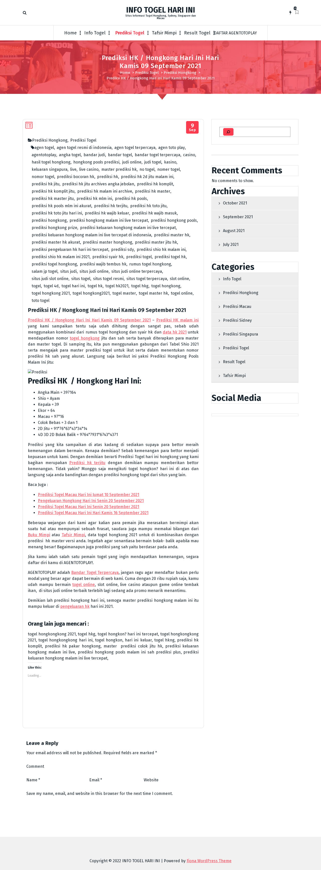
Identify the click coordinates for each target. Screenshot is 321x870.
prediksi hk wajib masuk (154, 213)
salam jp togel (44, 271)
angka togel (70, 154)
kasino (170, 162)
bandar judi (94, 154)
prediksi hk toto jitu (148, 205)
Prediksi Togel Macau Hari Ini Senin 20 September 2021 (88, 506)
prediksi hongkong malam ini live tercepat (108, 220)
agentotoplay (44, 154)
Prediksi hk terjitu (87, 462)
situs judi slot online (50, 278)
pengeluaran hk (75, 606)
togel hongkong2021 (91, 293)
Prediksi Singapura (240, 334)
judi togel (152, 162)
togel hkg (139, 286)
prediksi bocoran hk (75, 176)
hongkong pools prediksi (96, 162)
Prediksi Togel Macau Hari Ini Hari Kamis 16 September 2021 (93, 512)
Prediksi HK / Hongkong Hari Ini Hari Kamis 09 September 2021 (89, 320)
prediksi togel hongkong (54, 264)
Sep (192, 127)
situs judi (68, 271)
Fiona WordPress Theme (209, 860)
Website (151, 780)
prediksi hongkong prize (54, 227)
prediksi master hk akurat (56, 242)
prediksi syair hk (107, 256)
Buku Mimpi (39, 534)
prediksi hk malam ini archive (104, 191)
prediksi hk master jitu (53, 198)
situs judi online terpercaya (136, 271)
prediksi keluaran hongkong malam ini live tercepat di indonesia (91, 235)
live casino (89, 169)
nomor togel (43, 176)
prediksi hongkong (49, 220)
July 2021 (230, 244)
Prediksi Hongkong (180, 72)
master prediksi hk (119, 169)
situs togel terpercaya (146, 278)
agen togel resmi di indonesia (84, 147)
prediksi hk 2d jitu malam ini (147, 176)
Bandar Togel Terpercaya (94, 572)
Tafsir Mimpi (164, 33)
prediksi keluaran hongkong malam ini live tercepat (128, 227)
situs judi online (94, 271)
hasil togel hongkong (51, 162)
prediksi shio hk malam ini (161, 249)
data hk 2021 (175, 332)
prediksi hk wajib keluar (107, 213)
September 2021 (238, 216)
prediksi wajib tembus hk (103, 264)
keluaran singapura (49, 169)
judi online (131, 162)
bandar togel (120, 154)
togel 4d (51, 286)
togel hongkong (165, 286)
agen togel (44, 147)
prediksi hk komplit (155, 184)
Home (70, 33)
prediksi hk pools (131, 198)
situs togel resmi (108, 278)
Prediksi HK (47, 381)
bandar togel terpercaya (157, 154)
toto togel (40, 300)
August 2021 (234, 230)
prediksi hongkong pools (174, 220)
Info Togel (95, 33)
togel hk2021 (116, 286)
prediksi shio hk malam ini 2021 (61, 256)
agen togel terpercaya (134, 147)
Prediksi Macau (237, 306)
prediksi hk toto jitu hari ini (57, 213)
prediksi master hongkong (107, 242)
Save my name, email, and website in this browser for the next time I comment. (99, 793)
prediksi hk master (152, 191)
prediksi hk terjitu (110, 205)
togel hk (95, 286)
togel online (182, 293)
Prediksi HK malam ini (177, 320)
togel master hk (153, 293)
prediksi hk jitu (45, 184)
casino (189, 154)
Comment (35, 766)
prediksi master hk (171, 235)
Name (33, 780)
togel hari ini (73, 286)
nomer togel (168, 169)
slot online (179, 278)
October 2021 (235, 203)
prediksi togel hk (170, 256)
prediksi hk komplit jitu (53, 191)
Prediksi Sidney (237, 320)
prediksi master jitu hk (156, 242)
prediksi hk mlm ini (94, 198)
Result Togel (197, 33)
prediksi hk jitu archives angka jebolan (98, 184)
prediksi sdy (122, 249)
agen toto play (171, 147)
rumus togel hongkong (150, 264)
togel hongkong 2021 (51, 293)
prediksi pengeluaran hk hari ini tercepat (70, 249)
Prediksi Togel (129, 33)
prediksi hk (107, 176)
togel (36, 286)
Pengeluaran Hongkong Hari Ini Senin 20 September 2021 (91, 500)
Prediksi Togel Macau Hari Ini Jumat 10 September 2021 (88, 494)
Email (95, 780)
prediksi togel (139, 256)
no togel (146, 169)
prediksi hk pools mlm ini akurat (61, 205)
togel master (124, 293)
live (73, 169)
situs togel (80, 278)
